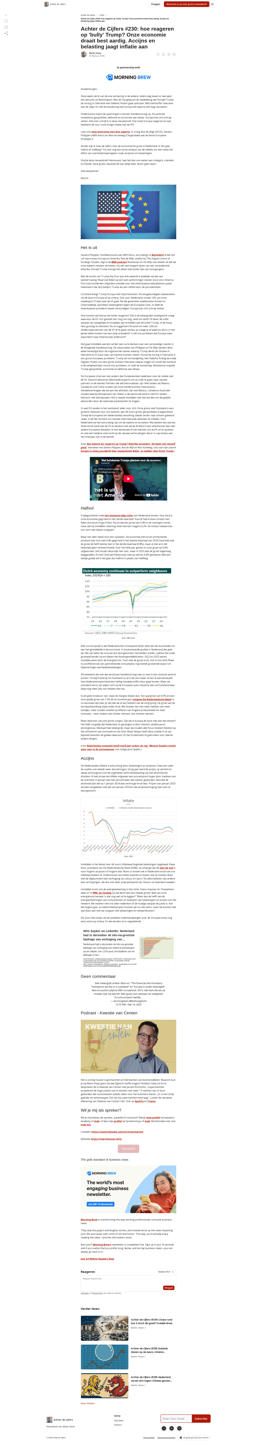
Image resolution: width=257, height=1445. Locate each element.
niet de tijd (166, 867)
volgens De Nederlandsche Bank (152, 699)
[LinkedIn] (171, 1428)
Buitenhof (158, 255)
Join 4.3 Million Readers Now (97, 1258)
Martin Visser (95, 53)
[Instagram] (179, 1428)
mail (96, 1121)
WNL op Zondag (102, 892)
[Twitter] (164, 1428)
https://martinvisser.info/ (106, 1139)
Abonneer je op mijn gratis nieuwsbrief (186, 4)
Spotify (139, 1101)
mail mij (86, 1124)
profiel (118, 1121)
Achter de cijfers (88, 15)
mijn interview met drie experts (110, 131)
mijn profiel (153, 1117)
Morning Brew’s (102, 1244)
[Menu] (212, 3)
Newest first (164, 1271)
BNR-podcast (119, 262)
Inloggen (155, 4)
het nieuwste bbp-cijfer (119, 515)
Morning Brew (89, 1219)
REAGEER (128, 1148)
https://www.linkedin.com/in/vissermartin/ (117, 1131)
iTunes (152, 1101)
